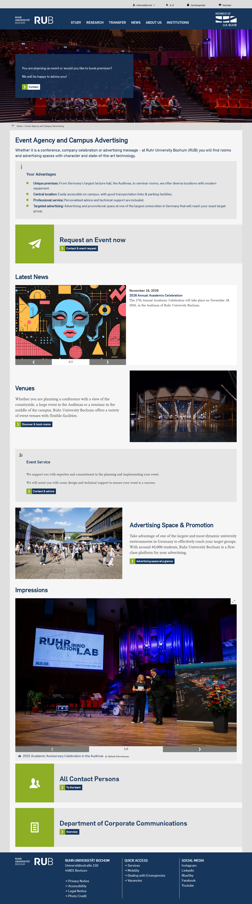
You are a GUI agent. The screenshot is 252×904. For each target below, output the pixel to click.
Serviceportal (198, 5)
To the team (128, 783)
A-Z (172, 5)
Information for (144, 5)
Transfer (117, 22)
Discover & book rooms (36, 424)
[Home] (34, 18)
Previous (33, 362)
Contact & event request (128, 244)
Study (76, 22)
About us (154, 22)
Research (95, 22)
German (227, 5)
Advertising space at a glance (154, 561)
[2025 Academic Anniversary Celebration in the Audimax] (126, 672)
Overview (128, 827)
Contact (33, 87)
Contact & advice (43, 491)
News (136, 22)
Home (19, 126)
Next (107, 362)
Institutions (178, 22)
